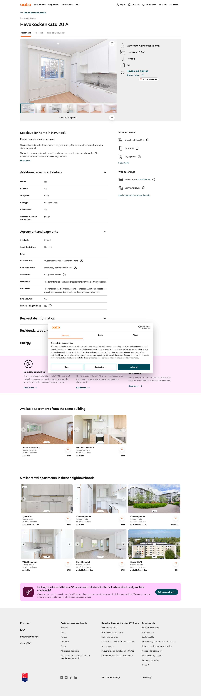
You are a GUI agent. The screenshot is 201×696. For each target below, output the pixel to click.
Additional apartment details (41, 172)
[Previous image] (23, 429)
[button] (147, 140)
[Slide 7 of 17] (111, 108)
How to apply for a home (112, 632)
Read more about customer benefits (134, 195)
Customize (99, 367)
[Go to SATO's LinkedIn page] (75, 677)
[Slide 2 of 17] (41, 108)
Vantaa (64, 637)
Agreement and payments (39, 231)
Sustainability (148, 637)
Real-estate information (37, 318)
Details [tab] (100, 335)
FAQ (22, 629)
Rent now (25, 623)
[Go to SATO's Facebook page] (61, 677)
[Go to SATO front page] (25, 5)
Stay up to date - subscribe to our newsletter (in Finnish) (75, 657)
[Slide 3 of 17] (55, 108)
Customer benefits (109, 637)
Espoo (63, 632)
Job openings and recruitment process (159, 641)
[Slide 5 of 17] (83, 108)
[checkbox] (68, 449)
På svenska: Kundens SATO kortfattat (117, 651)
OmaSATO (25, 643)
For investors (148, 632)
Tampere (65, 641)
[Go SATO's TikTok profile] (71, 677)
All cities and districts (70, 651)
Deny (67, 367)
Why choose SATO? (109, 627)
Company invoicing (150, 660)
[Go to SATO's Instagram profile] (66, 677)
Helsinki (64, 627)
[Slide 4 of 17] (69, 108)
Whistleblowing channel (152, 655)
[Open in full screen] (112, 43)
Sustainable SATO (29, 636)
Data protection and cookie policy (157, 646)
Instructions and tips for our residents (118, 641)
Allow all (133, 367)
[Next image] (112, 117)
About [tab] (135, 335)
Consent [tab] (65, 335)
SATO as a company (150, 627)
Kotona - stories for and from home (117, 655)
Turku (63, 646)
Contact (145, 665)
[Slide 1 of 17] (27, 108)
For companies (107, 646)
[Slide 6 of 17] (97, 108)
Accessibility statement (152, 651)
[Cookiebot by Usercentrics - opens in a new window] (140, 327)
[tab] (26, 33)
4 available (142, 179)
